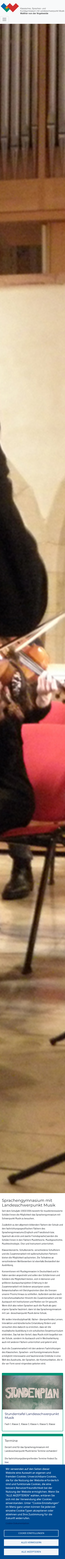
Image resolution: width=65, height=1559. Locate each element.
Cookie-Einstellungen (31, 1533)
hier (7, 1462)
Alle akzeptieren (31, 1551)
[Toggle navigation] (4, 19)
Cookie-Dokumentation (17, 1523)
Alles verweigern (31, 1542)
